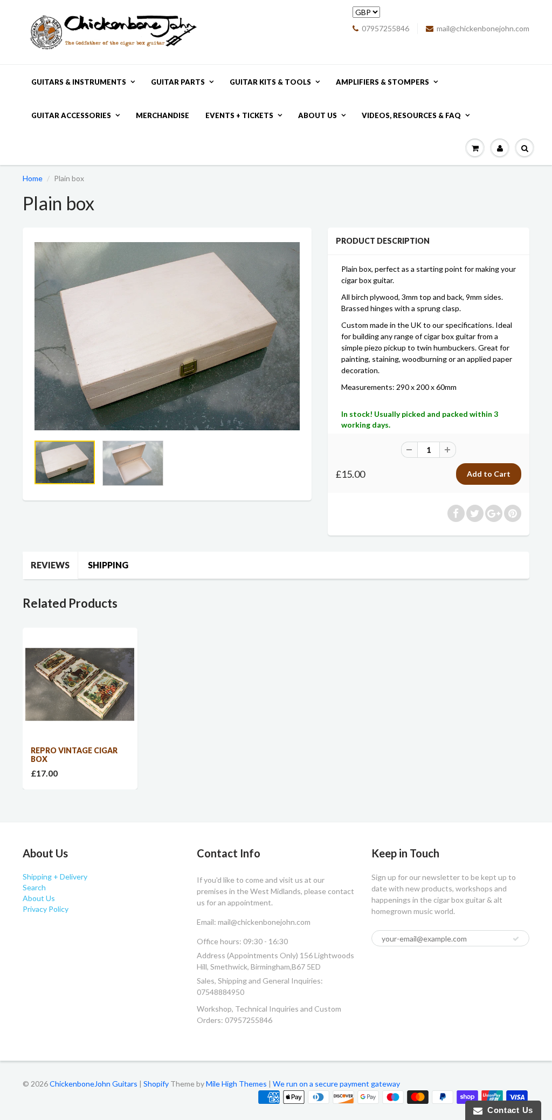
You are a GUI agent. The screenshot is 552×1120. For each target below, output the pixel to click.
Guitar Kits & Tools (270, 82)
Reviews (50, 565)
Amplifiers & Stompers (382, 82)
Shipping (108, 565)
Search (34, 887)
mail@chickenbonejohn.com (483, 28)
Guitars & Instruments (78, 82)
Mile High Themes (236, 1083)
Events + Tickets (239, 115)
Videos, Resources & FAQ (411, 115)
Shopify (156, 1083)
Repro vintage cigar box (74, 755)
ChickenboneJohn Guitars (93, 1083)
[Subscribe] (516, 938)
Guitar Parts (178, 82)
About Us (317, 115)
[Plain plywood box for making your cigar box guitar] (167, 336)
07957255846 (385, 28)
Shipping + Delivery (55, 876)
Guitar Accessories (71, 115)
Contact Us (507, 1110)
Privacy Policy (45, 908)
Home (33, 178)
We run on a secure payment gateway (336, 1083)
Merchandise (162, 115)
